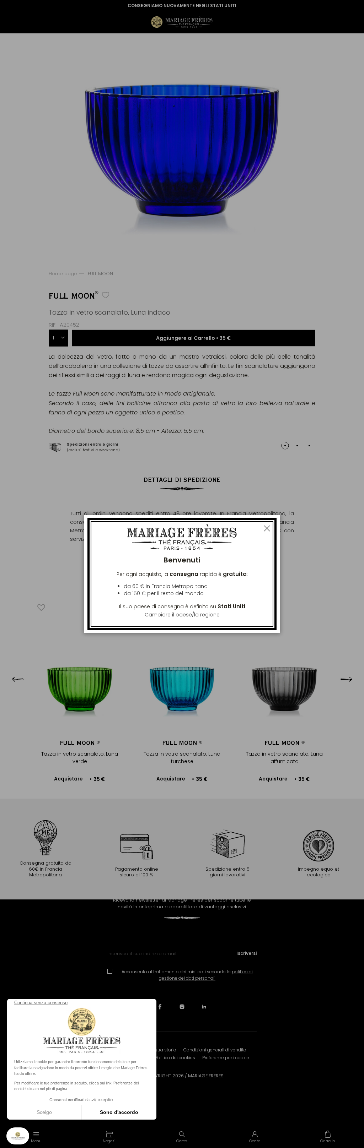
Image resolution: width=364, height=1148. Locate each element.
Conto (254, 1141)
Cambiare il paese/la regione (182, 614)
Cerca (181, 1141)
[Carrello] (327, 1136)
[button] (109, 1136)
